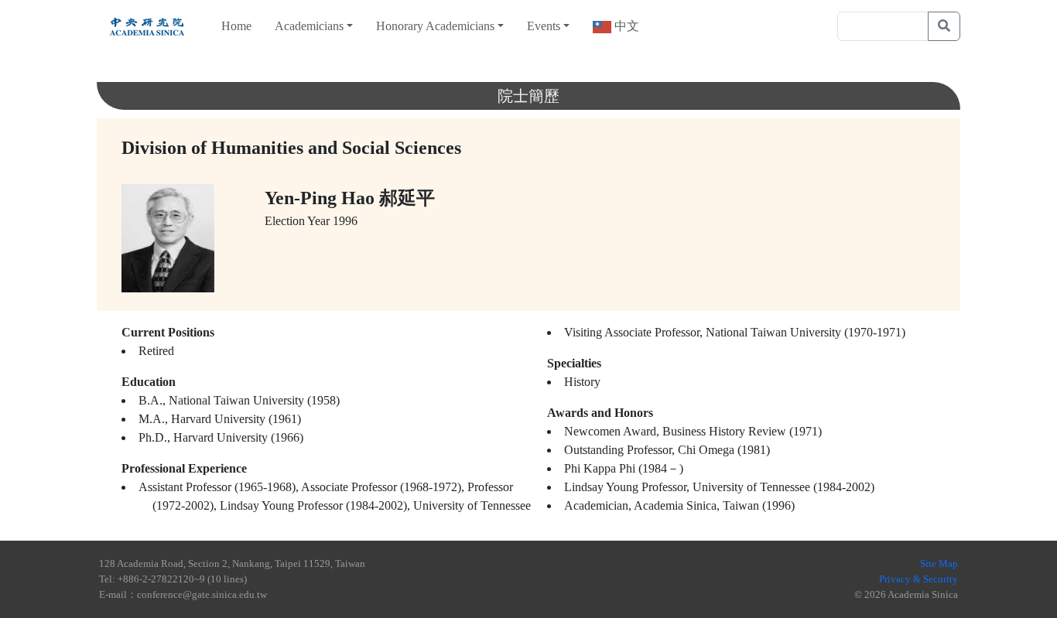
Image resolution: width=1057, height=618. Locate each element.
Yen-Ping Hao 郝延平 (350, 198)
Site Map (939, 563)
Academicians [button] (309, 25)
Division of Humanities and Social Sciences (291, 148)
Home (236, 25)
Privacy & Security (918, 579)
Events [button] (543, 25)
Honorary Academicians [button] (435, 25)
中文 (625, 25)
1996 (345, 220)
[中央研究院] (147, 26)
